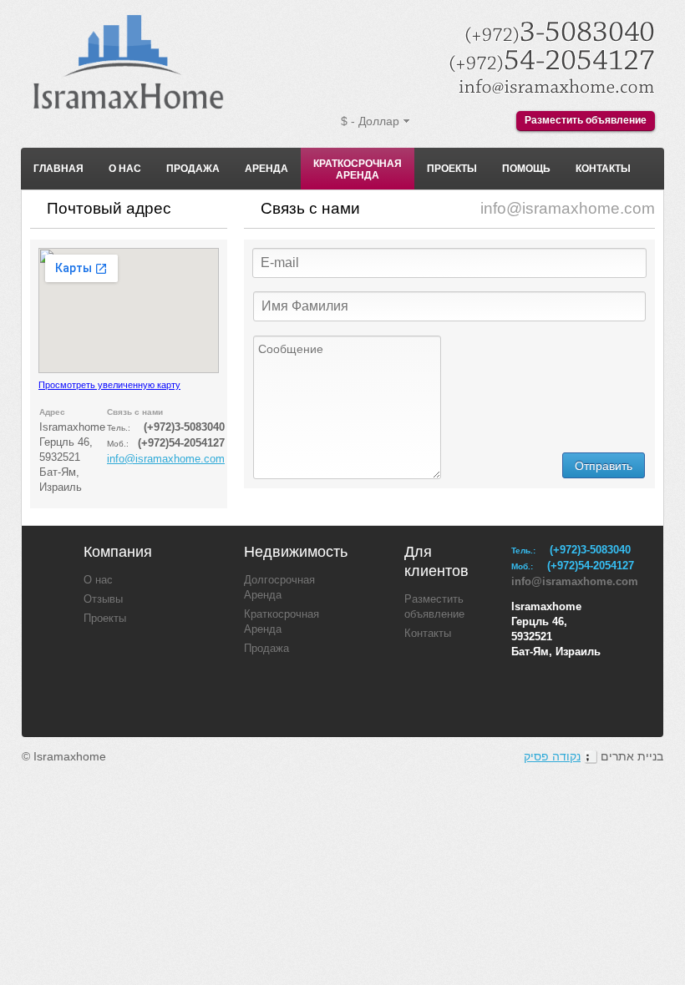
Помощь (526, 168)
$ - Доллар (370, 121)
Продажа (193, 168)
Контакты (603, 168)
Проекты (452, 168)
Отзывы (103, 599)
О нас (125, 168)
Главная (58, 168)
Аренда (266, 168)
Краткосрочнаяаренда (357, 169)
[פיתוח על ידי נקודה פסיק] (590, 756)
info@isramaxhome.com (166, 459)
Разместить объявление (586, 120)
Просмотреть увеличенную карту (109, 385)
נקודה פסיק (552, 756)
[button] (603, 465)
